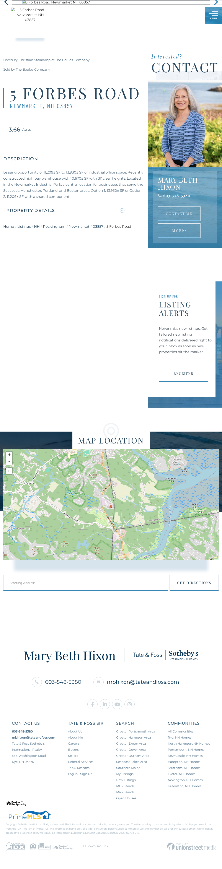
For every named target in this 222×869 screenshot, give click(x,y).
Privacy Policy (95, 846)
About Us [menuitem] (75, 731)
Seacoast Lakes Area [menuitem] (131, 762)
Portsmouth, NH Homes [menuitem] (186, 750)
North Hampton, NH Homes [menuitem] (189, 744)
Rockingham (54, 226)
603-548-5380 (176, 195)
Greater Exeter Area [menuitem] (131, 744)
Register (183, 373)
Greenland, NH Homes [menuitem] (184, 786)
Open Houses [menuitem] (126, 798)
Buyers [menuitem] (73, 750)
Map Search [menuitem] (125, 792)
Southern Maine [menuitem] (128, 768)
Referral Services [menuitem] (80, 762)
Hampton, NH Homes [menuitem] (184, 762)
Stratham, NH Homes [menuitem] (184, 768)
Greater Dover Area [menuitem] (131, 750)
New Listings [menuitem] (126, 780)
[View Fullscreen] (9, 471)
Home (8, 226)
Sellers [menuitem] (73, 756)
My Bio (179, 230)
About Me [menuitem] (75, 737)
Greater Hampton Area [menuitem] (133, 737)
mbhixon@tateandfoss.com (143, 682)
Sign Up (191, 16)
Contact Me (179, 213)
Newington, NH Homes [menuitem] (185, 780)
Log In (180, 16)
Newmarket (79, 226)
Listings (24, 226)
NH (37, 226)
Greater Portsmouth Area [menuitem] (135, 731)
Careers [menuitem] (74, 744)
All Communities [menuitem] (180, 731)
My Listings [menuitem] (125, 774)
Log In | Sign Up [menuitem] (80, 774)
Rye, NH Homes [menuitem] (179, 737)
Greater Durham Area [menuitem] (132, 756)
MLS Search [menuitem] (125, 786)
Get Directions (194, 582)
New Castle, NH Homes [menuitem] (185, 756)
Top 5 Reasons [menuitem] (79, 768)
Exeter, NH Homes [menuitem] (181, 774)
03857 (98, 226)
